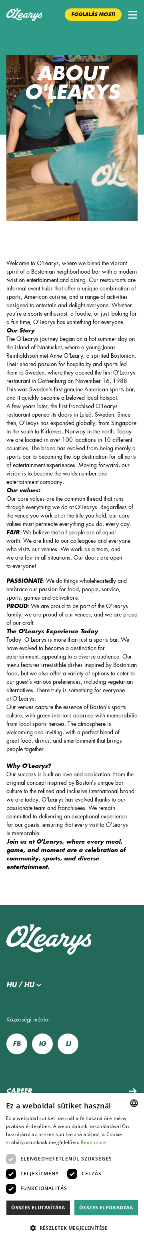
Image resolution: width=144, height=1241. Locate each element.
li (68, 1044)
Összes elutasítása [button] (38, 1207)
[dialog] (72, 1167)
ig (42, 1044)
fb (17, 1044)
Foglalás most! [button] (93, 14)
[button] (133, 15)
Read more (93, 1142)
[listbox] (134, 1103)
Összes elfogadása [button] (106, 1207)
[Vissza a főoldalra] (24, 14)
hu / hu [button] (20, 985)
